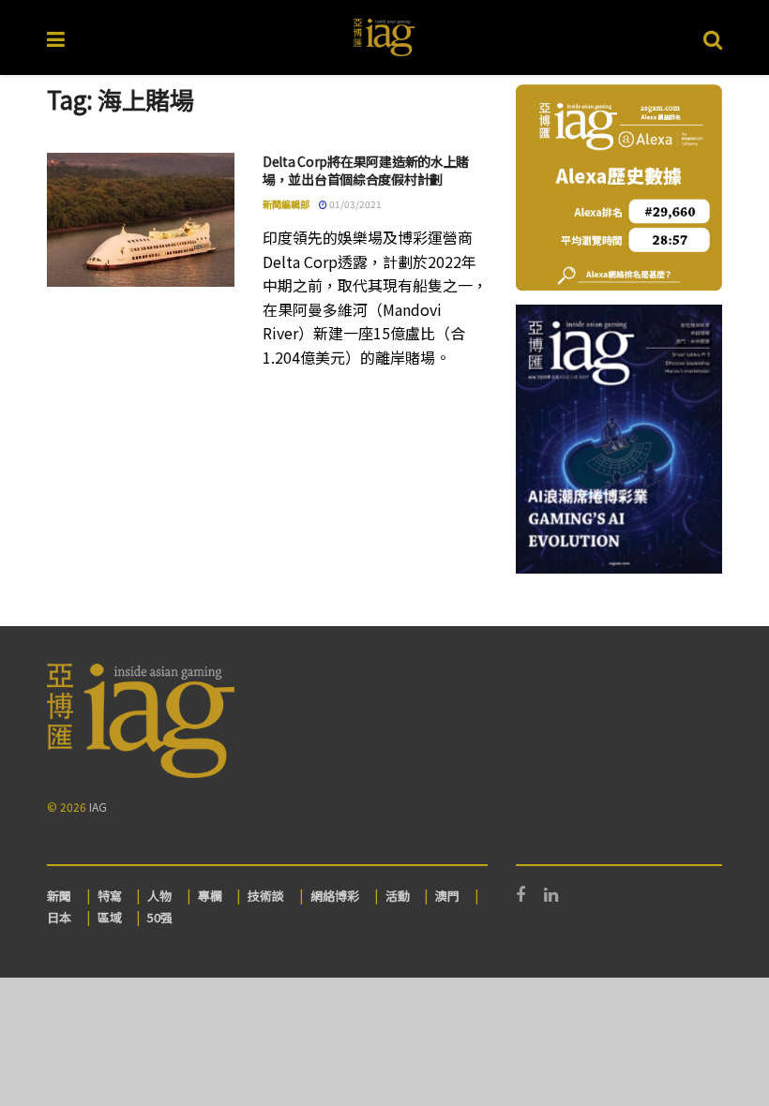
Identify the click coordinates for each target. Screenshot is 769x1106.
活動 (397, 895)
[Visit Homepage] (384, 37)
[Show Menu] (56, 37)
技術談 (266, 895)
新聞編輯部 (286, 204)
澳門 (447, 895)
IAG (98, 807)
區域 (110, 917)
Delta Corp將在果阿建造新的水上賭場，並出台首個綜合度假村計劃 (366, 170)
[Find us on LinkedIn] (551, 895)
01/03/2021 (354, 204)
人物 (159, 895)
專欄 (210, 895)
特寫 (110, 895)
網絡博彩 (334, 895)
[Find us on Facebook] (520, 895)
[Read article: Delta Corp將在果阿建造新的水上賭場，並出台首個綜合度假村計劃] (140, 220)
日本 (59, 917)
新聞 (59, 895)
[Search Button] (712, 37)
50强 (160, 917)
